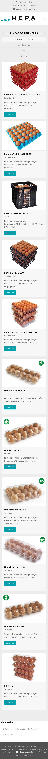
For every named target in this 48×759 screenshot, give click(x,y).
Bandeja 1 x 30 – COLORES (17, 154)
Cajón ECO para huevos (16, 213)
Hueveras (24, 56)
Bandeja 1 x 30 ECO (14, 273)
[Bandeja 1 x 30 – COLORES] (24, 149)
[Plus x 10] (24, 681)
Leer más (10, 114)
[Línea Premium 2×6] (24, 621)
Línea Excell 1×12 (12, 450)
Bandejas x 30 (24, 45)
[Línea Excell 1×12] (24, 445)
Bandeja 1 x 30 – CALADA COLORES (22, 94)
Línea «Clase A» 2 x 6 (14, 390)
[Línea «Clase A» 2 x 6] (24, 385)
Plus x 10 (8, 686)
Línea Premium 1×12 (14, 567)
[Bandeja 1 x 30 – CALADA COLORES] (24, 89)
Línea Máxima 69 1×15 (15, 509)
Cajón (24, 51)
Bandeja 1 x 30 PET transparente (20, 332)
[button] (7, 729)
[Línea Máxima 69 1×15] (24, 504)
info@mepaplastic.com (25, 9)
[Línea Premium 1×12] (24, 562)
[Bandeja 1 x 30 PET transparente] (24, 327)
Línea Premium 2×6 (14, 626)
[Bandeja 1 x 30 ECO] (24, 267)
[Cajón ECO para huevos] (24, 208)
